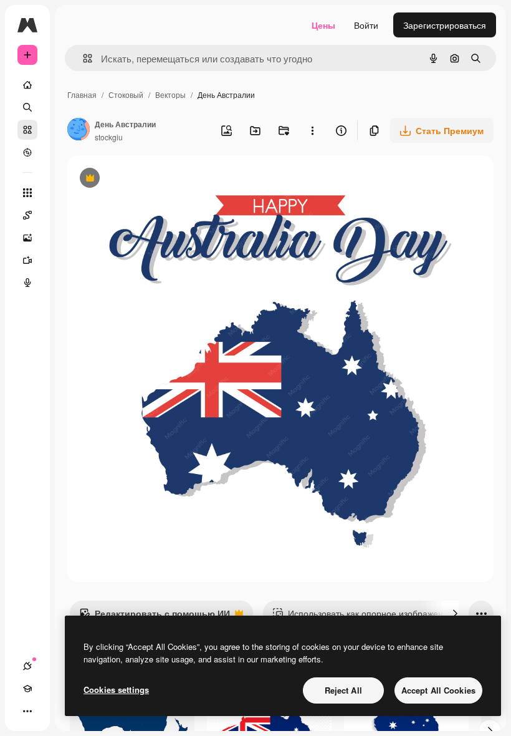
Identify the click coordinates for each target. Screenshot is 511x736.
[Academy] (27, 689)
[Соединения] (27, 666)
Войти (366, 25)
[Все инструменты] (27, 193)
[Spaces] (27, 215)
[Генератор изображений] (27, 238)
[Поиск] (27, 107)
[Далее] (455, 613)
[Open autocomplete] (82, 58)
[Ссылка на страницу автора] (78, 130)
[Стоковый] (27, 130)
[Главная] (27, 85)
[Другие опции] (312, 130)
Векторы (170, 94)
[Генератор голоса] (27, 283)
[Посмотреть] (27, 152)
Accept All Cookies (438, 690)
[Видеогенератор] (27, 260)
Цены (323, 25)
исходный (151, 179)
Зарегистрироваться (444, 25)
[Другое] (27, 711)
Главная (82, 94)
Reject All (343, 690)
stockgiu (109, 137)
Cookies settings (116, 689)
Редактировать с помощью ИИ (154, 616)
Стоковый (125, 94)
